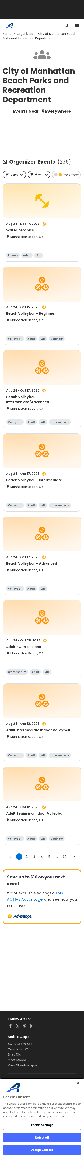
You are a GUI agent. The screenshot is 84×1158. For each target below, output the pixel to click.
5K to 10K (14, 1054)
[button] (39, 174)
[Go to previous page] (10, 856)
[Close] (78, 1083)
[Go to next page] (74, 856)
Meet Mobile (17, 1060)
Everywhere (58, 111)
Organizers (25, 34)
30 (65, 857)
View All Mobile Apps (22, 1065)
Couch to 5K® (18, 1049)
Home (7, 34)
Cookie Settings (42, 1125)
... (57, 857)
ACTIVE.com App (20, 1044)
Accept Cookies (42, 1150)
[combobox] (14, 174)
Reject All (42, 1137)
